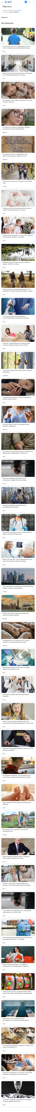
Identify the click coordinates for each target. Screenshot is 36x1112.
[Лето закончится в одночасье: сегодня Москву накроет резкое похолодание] (18, 580)
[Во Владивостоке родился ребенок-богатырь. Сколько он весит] (18, 94)
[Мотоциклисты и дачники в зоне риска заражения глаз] (18, 823)
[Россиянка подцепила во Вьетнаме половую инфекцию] (18, 364)
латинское (17, 10)
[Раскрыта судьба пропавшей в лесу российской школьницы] (18, 499)
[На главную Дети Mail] (9, 2)
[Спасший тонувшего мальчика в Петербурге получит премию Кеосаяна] (18, 1094)
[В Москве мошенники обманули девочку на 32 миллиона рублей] (18, 742)
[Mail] (6, 2)
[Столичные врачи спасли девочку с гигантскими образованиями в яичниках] (18, 310)
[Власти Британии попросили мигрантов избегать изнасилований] (18, 607)
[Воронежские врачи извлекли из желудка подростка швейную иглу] (18, 661)
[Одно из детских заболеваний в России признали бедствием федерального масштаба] (18, 715)
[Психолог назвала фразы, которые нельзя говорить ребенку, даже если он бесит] (18, 337)
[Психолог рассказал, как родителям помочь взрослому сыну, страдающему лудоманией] (18, 985)
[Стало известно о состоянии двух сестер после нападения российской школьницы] (18, 40)
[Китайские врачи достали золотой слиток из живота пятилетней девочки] (18, 526)
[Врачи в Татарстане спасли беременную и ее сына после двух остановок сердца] (18, 553)
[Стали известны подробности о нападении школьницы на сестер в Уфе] (18, 904)
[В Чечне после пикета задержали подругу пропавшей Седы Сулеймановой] (18, 121)
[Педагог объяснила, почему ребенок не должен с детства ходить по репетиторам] (18, 877)
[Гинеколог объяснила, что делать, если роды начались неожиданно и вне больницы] (18, 1067)
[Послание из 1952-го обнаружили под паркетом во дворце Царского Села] (18, 148)
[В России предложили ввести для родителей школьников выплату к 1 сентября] (18, 931)
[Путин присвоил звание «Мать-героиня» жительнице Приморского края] (18, 850)
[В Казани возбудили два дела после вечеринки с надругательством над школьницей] (18, 472)
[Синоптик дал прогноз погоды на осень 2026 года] (18, 175)
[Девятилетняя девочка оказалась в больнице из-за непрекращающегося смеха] (18, 67)
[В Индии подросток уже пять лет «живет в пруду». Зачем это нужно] (18, 256)
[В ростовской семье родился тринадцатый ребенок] (18, 796)
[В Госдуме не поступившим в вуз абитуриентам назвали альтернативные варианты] (18, 1012)
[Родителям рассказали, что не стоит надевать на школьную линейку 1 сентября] (18, 229)
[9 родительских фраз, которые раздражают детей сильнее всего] (18, 391)
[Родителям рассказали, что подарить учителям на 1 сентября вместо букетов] (18, 958)
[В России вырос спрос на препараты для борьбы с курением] (18, 418)
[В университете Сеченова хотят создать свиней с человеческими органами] (18, 634)
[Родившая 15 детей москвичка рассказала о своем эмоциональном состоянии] (18, 202)
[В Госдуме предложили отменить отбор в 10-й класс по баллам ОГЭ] (18, 1039)
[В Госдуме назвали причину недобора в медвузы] (18, 688)
